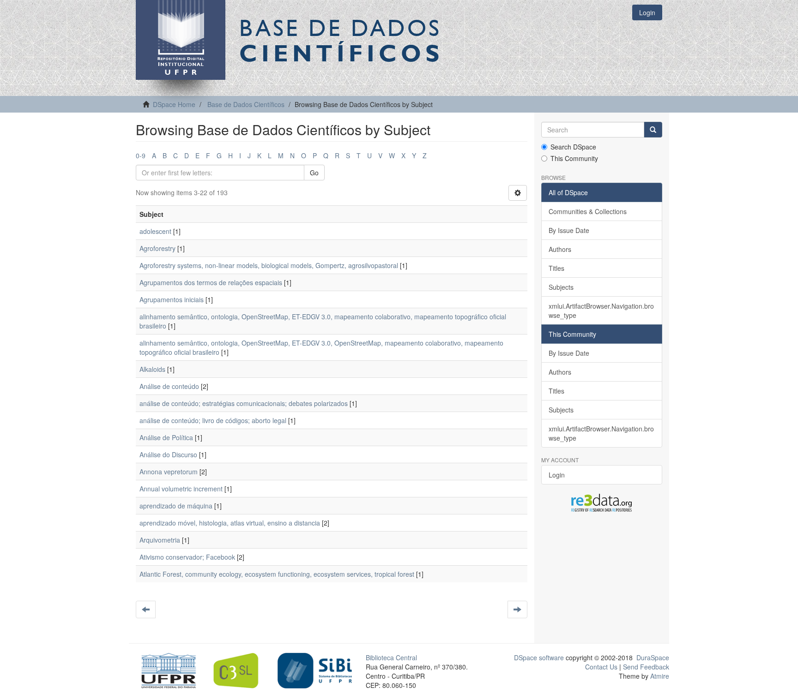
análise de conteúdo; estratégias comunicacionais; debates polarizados (243, 403)
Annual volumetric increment (181, 488)
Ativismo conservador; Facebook (187, 557)
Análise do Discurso (168, 454)
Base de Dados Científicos (245, 104)
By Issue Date (569, 230)
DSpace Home (174, 104)
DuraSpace (652, 657)
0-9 (140, 155)
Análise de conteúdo (169, 386)
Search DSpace (573, 146)
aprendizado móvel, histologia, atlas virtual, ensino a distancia (229, 522)
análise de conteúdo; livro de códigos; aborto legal (212, 420)
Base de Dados (341, 40)
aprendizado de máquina (175, 505)
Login (557, 474)
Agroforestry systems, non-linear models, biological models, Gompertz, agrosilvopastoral (268, 265)
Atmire (658, 676)
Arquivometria (159, 539)
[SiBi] (315, 669)
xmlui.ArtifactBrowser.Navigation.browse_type (601, 310)
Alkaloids (152, 369)
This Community (574, 158)
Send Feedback (646, 666)
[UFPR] (166, 669)
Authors (560, 249)
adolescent (155, 231)
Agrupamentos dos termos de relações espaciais (210, 282)
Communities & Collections (588, 211)
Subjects (561, 287)
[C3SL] (240, 669)
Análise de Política (166, 437)
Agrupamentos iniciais (171, 299)
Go (314, 172)
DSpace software (539, 657)
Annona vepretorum (168, 471)
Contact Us (601, 666)
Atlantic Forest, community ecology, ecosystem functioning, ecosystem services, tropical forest (276, 574)
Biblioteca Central (391, 657)
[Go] (653, 129)
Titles (556, 268)
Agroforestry (157, 248)
